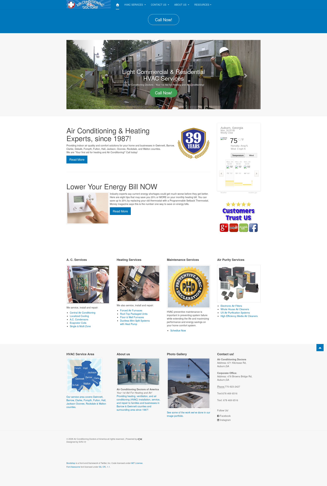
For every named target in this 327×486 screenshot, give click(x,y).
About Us (180, 4)
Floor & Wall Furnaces (132, 317)
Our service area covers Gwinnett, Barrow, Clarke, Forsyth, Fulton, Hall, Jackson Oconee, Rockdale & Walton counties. (86, 402)
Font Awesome (73, 466)
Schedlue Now (178, 330)
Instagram (225, 420)
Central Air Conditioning (82, 312)
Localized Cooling (79, 316)
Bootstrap (70, 463)
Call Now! (163, 19)
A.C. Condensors (79, 319)
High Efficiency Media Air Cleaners (239, 316)
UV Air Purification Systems (235, 312)
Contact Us (159, 4)
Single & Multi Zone (80, 326)
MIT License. (137, 463)
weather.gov (252, 193)
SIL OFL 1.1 (104, 466)
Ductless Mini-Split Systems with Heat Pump (135, 322)
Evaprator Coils (78, 322)
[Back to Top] (320, 347)
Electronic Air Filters (231, 305)
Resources (201, 4)
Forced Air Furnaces (131, 310)
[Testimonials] (238, 217)
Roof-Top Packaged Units (133, 313)
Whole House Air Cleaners (235, 309)
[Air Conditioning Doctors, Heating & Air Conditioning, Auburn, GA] (91, 454)
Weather (224, 193)
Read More (76, 159)
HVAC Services (134, 4)
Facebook (225, 415)
